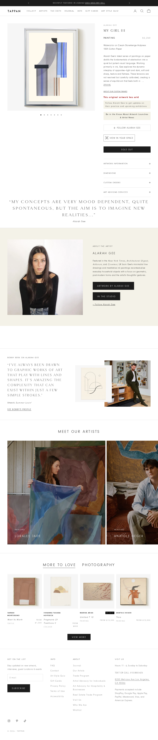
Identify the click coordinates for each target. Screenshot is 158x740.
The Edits (56, 11)
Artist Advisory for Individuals (89, 681)
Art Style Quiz (109, 11)
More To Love (59, 565)
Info (80, 11)
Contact (54, 670)
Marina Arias (86, 613)
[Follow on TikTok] (25, 720)
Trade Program (81, 676)
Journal (69, 11)
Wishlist (77, 710)
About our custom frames (115, 92)
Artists (43, 11)
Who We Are (80, 705)
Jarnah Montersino (13, 614)
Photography (98, 565)
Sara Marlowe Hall (95, 3)
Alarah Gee (110, 25)
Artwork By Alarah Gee (113, 286)
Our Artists (79, 670)
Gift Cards (91, 11)
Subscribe (19, 688)
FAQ (52, 665)
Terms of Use (57, 691)
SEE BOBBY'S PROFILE (19, 409)
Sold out (127, 149)
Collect (31, 11)
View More (79, 637)
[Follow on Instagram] (8, 720)
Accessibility (57, 696)
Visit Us (77, 700)
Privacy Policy (58, 686)
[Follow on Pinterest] (17, 720)
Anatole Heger (123, 613)
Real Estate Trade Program (88, 695)
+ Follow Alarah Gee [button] (104, 304)
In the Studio (106, 296)
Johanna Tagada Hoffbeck (52, 614)
